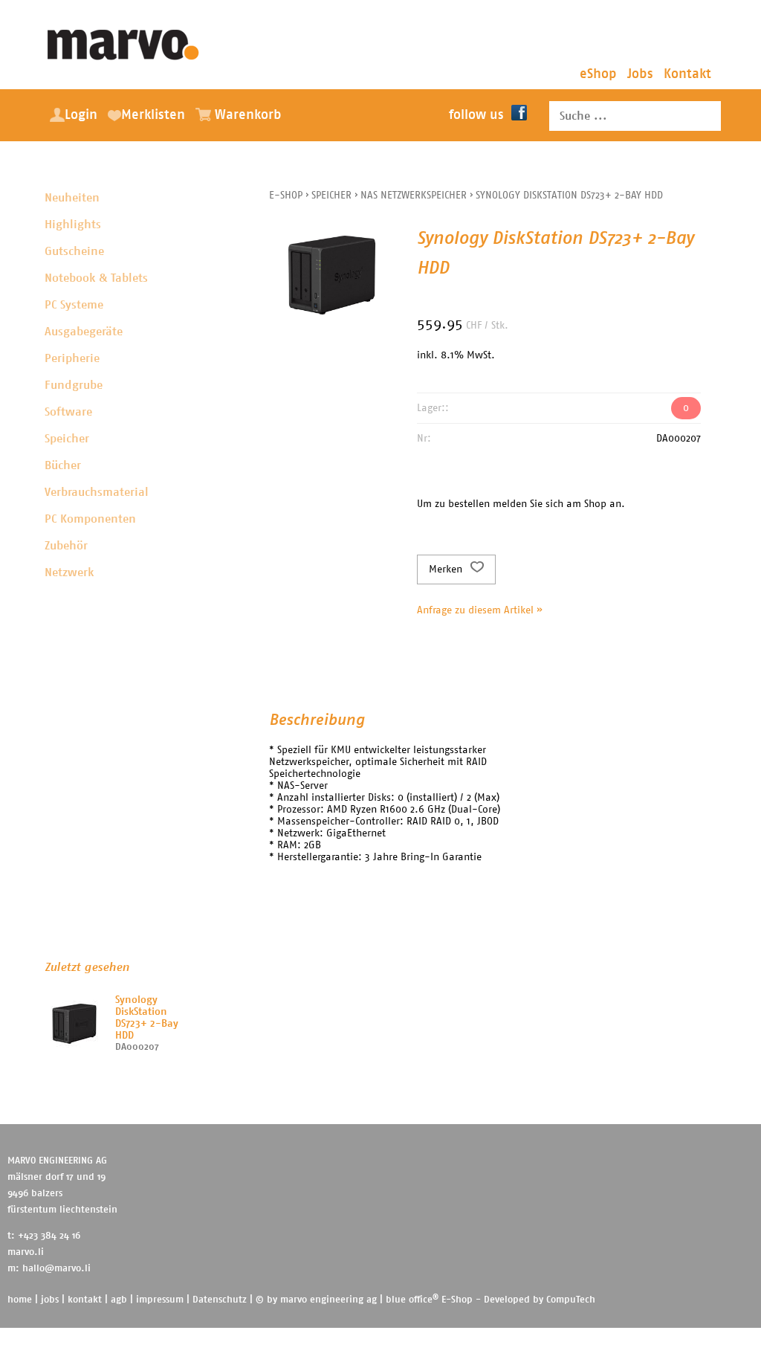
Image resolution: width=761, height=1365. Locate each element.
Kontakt (687, 74)
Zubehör (66, 546)
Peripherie (72, 358)
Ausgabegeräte (84, 332)
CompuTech (570, 1300)
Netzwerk (69, 572)
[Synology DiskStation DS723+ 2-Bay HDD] (74, 1023)
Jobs (640, 74)
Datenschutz (219, 1300)
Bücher (63, 465)
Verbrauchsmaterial (97, 492)
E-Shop (285, 195)
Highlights (73, 224)
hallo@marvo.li (56, 1269)
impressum (160, 1300)
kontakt (85, 1300)
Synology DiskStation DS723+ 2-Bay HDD (569, 195)
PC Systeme (74, 305)
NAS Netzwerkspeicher (413, 195)
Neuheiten (72, 198)
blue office (412, 1300)
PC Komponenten (90, 519)
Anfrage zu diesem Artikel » (480, 610)
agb (119, 1300)
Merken (447, 569)
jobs (50, 1300)
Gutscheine (74, 251)
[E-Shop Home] (124, 41)
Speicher (67, 439)
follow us (476, 115)
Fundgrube (74, 385)
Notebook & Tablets (96, 278)
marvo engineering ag (328, 1300)
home (19, 1300)
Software (68, 412)
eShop (598, 74)
